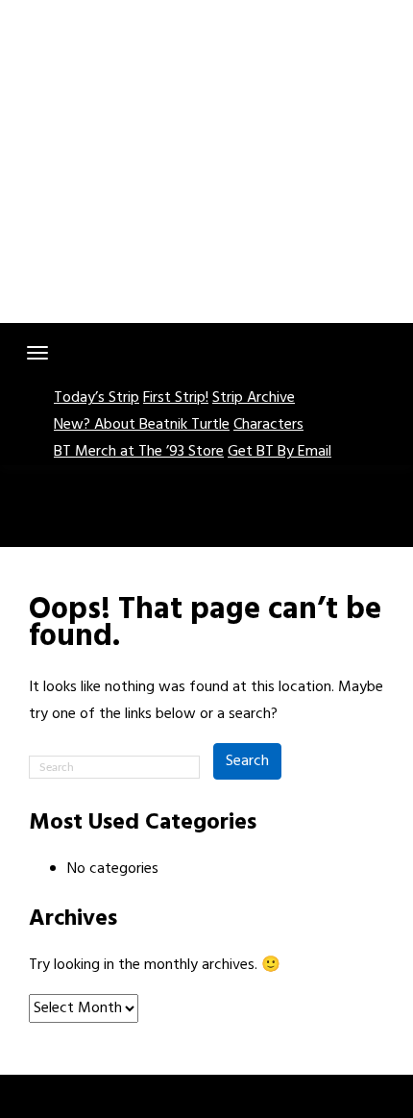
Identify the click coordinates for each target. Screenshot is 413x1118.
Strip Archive (253, 397)
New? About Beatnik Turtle (142, 424)
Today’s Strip (96, 397)
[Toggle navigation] (37, 352)
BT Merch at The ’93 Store (139, 451)
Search (247, 761)
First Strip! (175, 397)
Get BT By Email (279, 451)
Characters (268, 424)
